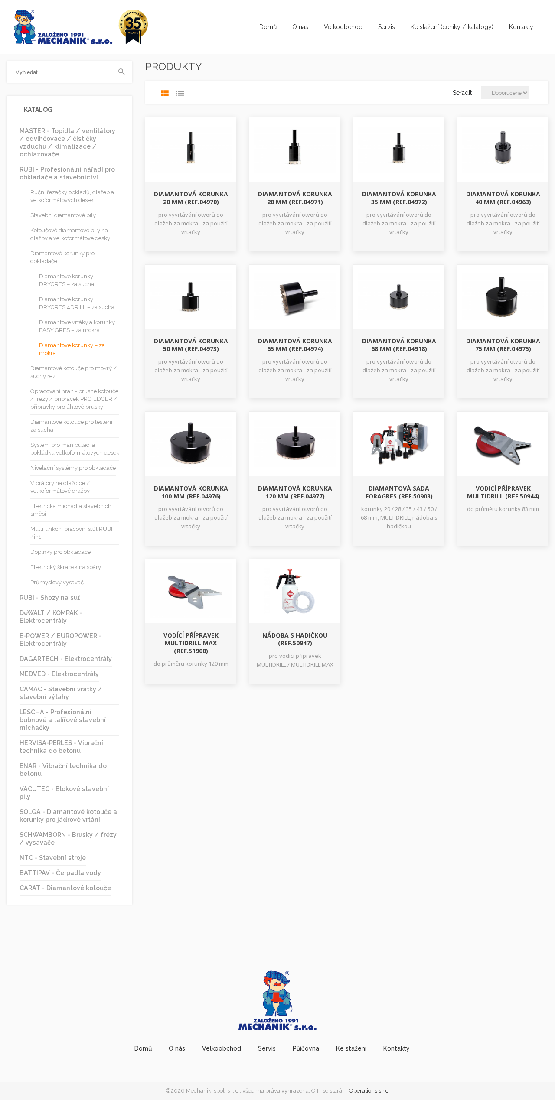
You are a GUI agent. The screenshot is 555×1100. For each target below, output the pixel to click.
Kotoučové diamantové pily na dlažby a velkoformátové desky (70, 234)
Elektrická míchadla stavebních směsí (70, 510)
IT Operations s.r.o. (366, 1090)
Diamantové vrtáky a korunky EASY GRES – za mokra (77, 326)
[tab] (164, 93)
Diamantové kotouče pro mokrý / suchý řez (73, 372)
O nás (300, 26)
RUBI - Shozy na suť (50, 597)
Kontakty (521, 26)
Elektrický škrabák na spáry (65, 567)
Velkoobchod (343, 26)
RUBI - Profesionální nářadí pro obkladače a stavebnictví (67, 173)
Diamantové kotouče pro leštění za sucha (71, 426)
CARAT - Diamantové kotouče (65, 888)
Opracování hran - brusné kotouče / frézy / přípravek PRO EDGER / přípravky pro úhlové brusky (74, 399)
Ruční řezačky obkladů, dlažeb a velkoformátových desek (72, 196)
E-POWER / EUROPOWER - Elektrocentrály (60, 639)
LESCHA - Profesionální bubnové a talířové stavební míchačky (63, 719)
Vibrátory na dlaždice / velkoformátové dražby (60, 487)
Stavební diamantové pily (63, 215)
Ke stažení (351, 1048)
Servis (386, 26)
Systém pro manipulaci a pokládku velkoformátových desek (74, 449)
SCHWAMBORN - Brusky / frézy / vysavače (68, 838)
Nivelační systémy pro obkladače (73, 468)
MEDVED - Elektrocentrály (59, 673)
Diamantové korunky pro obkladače (62, 257)
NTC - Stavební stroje (53, 857)
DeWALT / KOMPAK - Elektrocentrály (51, 616)
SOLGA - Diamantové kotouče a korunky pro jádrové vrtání (68, 815)
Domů (268, 26)
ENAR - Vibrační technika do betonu (63, 769)
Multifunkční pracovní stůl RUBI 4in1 (71, 533)
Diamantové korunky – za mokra (72, 349)
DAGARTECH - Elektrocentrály (66, 658)
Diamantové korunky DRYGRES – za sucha (66, 280)
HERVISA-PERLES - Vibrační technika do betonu (61, 746)
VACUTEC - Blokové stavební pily (64, 792)
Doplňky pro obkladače (60, 552)
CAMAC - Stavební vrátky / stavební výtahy (61, 692)
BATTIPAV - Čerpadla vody (60, 872)
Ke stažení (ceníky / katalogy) (452, 26)
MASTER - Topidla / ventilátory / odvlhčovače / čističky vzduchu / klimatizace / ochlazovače (67, 142)
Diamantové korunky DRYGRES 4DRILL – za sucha (76, 303)
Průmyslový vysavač (57, 582)
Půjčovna (306, 1048)
